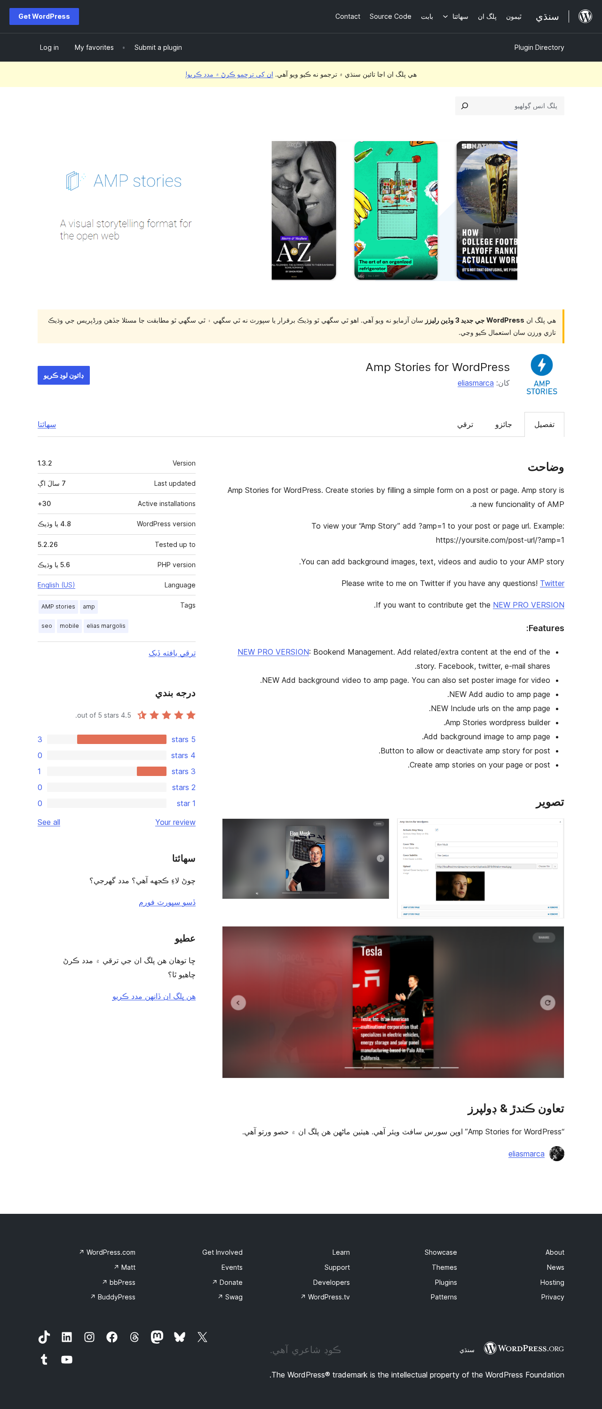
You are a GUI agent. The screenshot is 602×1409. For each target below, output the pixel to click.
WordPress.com (107, 1252)
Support (337, 1267)
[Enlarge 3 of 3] (551, 938)
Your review (175, 822)
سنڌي (467, 1350)
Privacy (552, 1297)
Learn (341, 1252)
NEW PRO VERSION (528, 605)
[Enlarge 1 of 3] (551, 831)
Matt (124, 1267)
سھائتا (47, 424)
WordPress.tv (325, 1297)
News (555, 1267)
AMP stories (58, 606)
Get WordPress (44, 16)
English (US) (56, 585)
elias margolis (106, 625)
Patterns (444, 1297)
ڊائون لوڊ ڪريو (64, 375)
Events (232, 1267)
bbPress (118, 1282)
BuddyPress (112, 1297)
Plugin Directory (539, 47)
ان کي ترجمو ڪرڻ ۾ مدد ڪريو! (229, 74)
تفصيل (544, 424)
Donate (227, 1282)
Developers (331, 1282)
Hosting (552, 1282)
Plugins (446, 1282)
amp (89, 606)
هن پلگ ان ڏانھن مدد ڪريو (154, 996)
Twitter (552, 583)
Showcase (441, 1252)
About (555, 1252)
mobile (69, 625)
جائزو (503, 424)
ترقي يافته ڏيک (172, 652)
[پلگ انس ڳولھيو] (464, 105)
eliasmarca (476, 383)
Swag (230, 1297)
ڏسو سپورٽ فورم (167, 902)
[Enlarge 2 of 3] (376, 831)
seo (46, 625)
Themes (444, 1267)
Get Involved (222, 1252)
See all (49, 822)
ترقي (465, 424)
